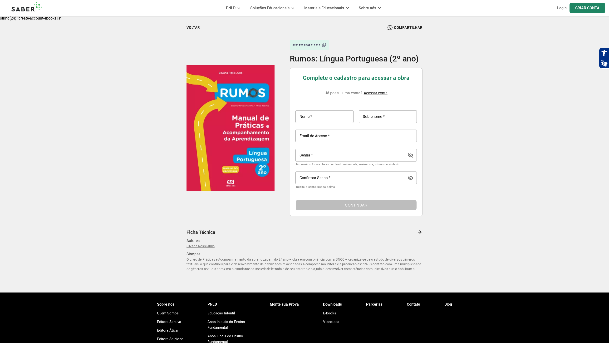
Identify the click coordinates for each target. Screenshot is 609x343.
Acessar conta (376, 93)
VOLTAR (193, 27)
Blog (448, 304)
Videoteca (331, 322)
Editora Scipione (170, 339)
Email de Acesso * (315, 136)
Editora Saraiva (169, 322)
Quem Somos (168, 313)
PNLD (212, 304)
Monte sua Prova (284, 304)
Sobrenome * (374, 116)
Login (562, 8)
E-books (329, 313)
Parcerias (374, 304)
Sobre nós (165, 304)
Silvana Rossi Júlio (201, 246)
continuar (356, 205)
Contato (413, 304)
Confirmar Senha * (315, 178)
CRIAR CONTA (587, 8)
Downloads (332, 304)
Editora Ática (167, 330)
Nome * (306, 116)
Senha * (306, 155)
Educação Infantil (221, 313)
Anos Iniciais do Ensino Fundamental (226, 325)
